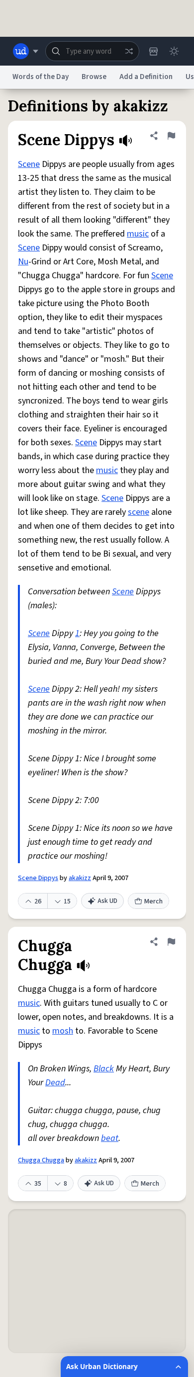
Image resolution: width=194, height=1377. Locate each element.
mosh (62, 1031)
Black (104, 1068)
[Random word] (129, 51)
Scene (29, 164)
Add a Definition (146, 77)
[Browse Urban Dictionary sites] (25, 51)
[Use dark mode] (174, 51)
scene (138, 512)
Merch (153, 901)
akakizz (80, 878)
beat (109, 1138)
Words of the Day (40, 77)
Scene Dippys (38, 878)
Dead (55, 1082)
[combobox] (92, 51)
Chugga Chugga (41, 1160)
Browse (94, 77)
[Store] (153, 51)
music (138, 234)
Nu (23, 261)
